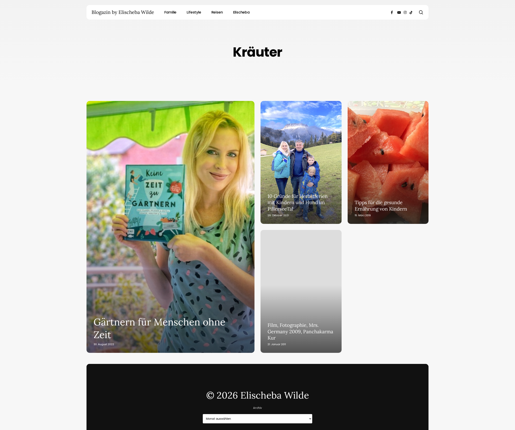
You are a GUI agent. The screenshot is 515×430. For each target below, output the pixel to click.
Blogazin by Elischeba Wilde (123, 12)
